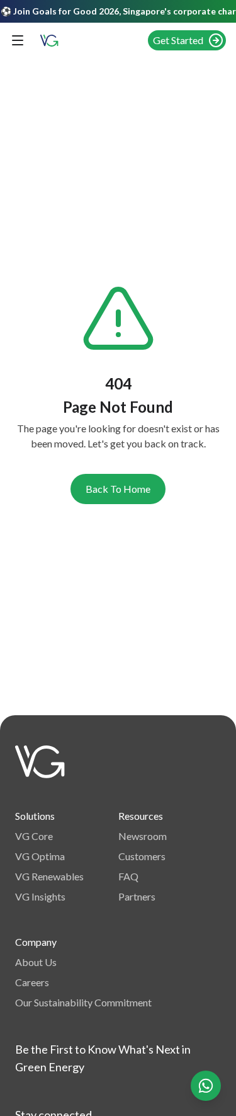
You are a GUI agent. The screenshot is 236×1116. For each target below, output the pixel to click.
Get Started (178, 40)
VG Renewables (49, 876)
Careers (32, 982)
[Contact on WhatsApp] (206, 1086)
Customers (142, 856)
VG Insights (40, 896)
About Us (36, 962)
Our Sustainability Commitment (83, 1002)
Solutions (35, 816)
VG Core (34, 836)
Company (36, 942)
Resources (140, 816)
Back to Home (118, 489)
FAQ (128, 876)
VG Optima (40, 856)
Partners (136, 896)
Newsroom (142, 836)
